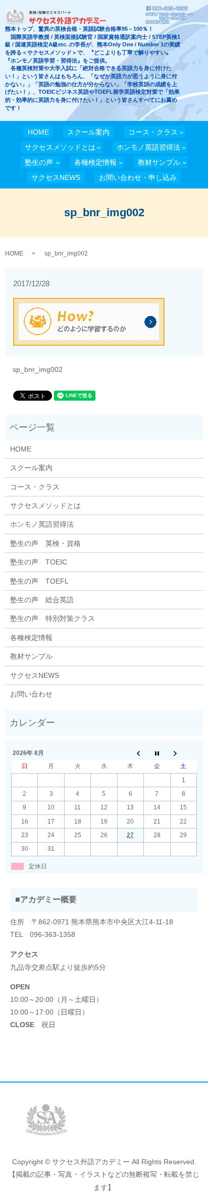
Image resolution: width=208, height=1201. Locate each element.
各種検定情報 (95, 162)
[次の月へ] (183, 753)
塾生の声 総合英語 (42, 600)
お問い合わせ (31, 694)
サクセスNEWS (55, 177)
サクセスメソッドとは (60, 147)
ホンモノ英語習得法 (148, 147)
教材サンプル (159, 162)
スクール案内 (88, 132)
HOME (38, 132)
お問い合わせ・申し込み (138, 177)
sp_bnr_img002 (38, 369)
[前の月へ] (130, 753)
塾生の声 (39, 162)
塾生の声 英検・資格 (45, 543)
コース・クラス (153, 132)
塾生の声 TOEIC (38, 562)
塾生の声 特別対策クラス (52, 618)
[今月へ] (157, 753)
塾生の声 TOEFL (39, 581)
